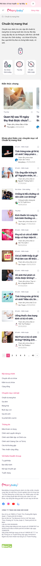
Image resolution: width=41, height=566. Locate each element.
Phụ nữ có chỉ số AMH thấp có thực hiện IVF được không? (26, 236)
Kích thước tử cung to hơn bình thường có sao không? (26, 217)
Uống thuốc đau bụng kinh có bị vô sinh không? (26, 317)
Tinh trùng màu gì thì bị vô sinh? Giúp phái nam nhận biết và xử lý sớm (27, 153)
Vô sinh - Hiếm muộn (22, 147)
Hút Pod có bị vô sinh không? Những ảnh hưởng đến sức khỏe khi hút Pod (26, 339)
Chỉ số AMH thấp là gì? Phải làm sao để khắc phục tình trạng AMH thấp (26, 257)
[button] (3, 10)
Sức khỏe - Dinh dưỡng (22, 189)
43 (33, 355)
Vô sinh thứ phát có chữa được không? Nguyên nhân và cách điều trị (26, 277)
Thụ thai (6, 112)
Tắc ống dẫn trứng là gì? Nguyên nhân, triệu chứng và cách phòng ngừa (26, 174)
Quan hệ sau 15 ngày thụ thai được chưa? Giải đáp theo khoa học (18, 118)
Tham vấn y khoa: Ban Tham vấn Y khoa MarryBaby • (25, 160)
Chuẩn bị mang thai (12, 17)
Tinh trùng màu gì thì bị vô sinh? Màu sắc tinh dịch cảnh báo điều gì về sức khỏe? (26, 298)
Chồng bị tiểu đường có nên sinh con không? (27, 195)
